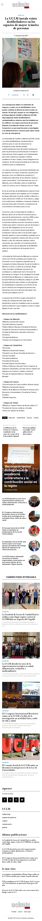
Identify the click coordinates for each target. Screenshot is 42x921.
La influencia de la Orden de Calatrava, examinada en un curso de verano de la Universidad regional (11, 432)
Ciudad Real (21, 418)
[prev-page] (32, 447)
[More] (33, 95)
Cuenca (29, 418)
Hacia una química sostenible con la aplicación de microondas (29, 431)
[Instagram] (10, 799)
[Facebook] (4, 799)
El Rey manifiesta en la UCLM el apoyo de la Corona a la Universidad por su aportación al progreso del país (20, 883)
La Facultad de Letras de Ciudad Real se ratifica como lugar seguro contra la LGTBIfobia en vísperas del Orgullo (20, 617)
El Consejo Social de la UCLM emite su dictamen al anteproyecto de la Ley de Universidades (13, 531)
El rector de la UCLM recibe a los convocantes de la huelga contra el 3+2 (20, 891)
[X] (16, 799)
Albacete (12, 418)
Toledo (36, 418)
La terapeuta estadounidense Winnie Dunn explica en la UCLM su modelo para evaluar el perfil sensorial (20, 875)
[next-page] (36, 447)
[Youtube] (22, 799)
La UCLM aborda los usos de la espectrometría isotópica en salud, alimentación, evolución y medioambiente (14, 501)
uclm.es (21, 15)
